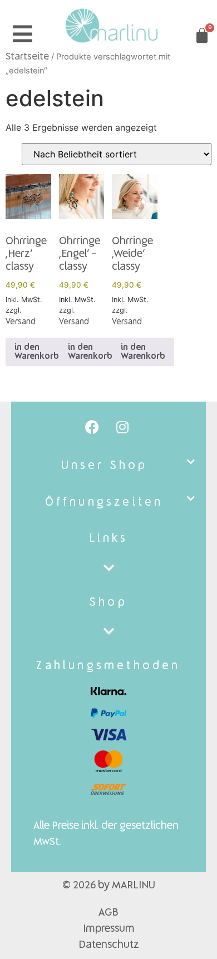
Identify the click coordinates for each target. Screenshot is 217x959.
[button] (108, 465)
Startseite (27, 57)
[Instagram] (122, 427)
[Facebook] (92, 427)
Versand (21, 322)
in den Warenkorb (36, 352)
